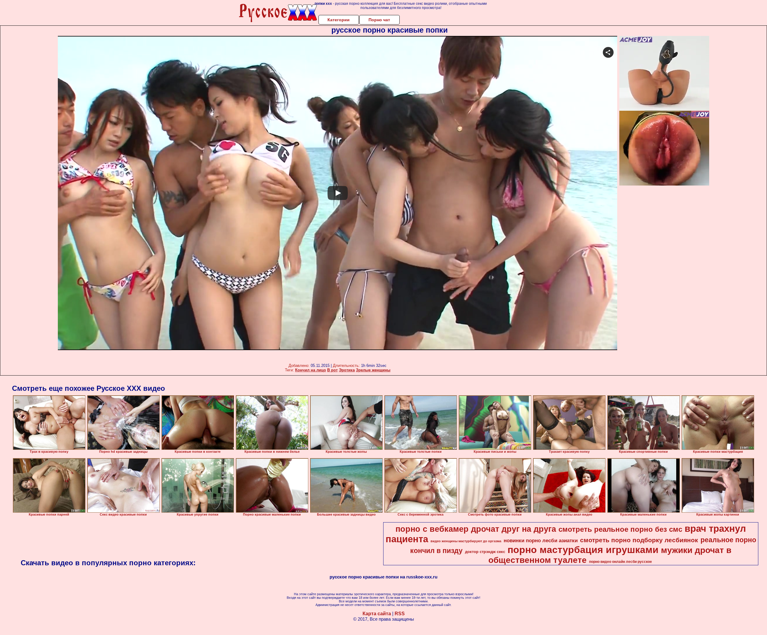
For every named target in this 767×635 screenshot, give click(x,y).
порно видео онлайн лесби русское (620, 562)
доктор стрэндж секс (485, 551)
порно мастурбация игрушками (583, 549)
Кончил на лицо (310, 370)
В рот (332, 370)
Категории (338, 19)
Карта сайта (377, 613)
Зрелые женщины (373, 370)
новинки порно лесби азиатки (541, 540)
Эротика (347, 370)
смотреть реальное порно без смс (620, 529)
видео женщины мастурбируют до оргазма (466, 541)
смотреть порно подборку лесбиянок (639, 540)
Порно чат (379, 19)
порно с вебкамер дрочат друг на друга (475, 529)
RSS (400, 613)
